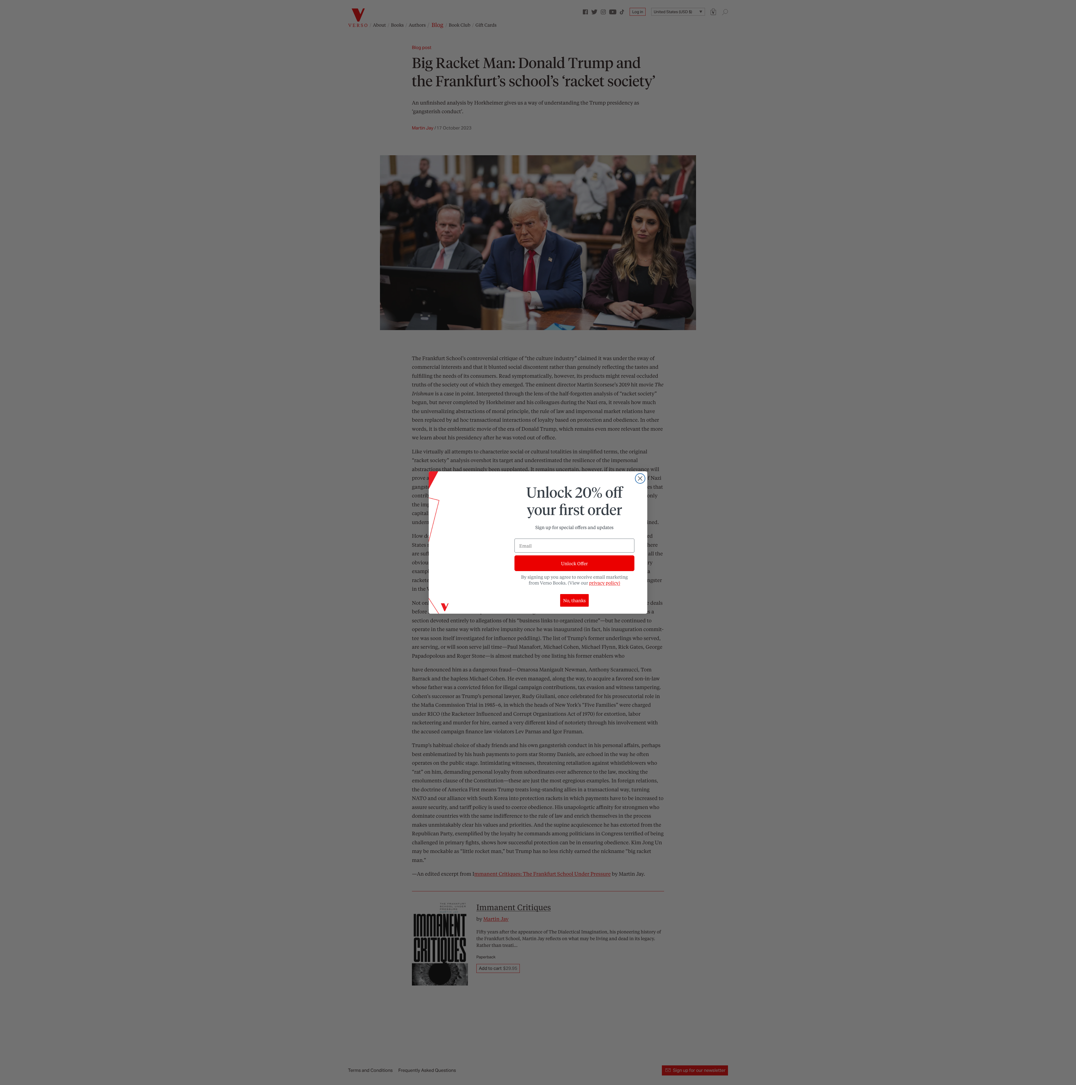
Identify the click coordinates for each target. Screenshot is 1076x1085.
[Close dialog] (640, 478)
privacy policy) (604, 583)
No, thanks (574, 600)
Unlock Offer (574, 563)
